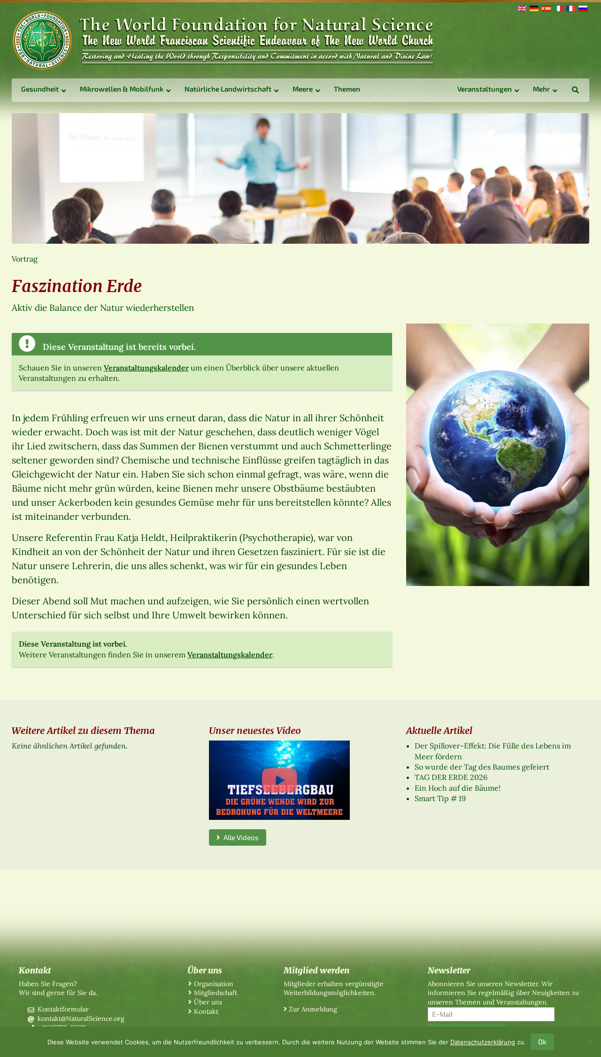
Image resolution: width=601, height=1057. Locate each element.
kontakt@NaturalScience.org (81, 1018)
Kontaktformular (63, 1009)
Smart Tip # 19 (440, 798)
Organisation (213, 984)
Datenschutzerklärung (482, 1042)
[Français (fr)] (570, 7)
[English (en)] (521, 7)
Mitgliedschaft (215, 992)
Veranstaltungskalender (146, 367)
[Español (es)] (545, 7)
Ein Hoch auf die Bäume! (458, 788)
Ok (542, 1041)
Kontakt (206, 1011)
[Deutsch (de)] (533, 7)
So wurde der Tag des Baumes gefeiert (482, 767)
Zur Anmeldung (313, 1009)
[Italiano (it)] (558, 7)
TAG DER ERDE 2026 (451, 777)
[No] (589, 1042)
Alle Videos (239, 837)
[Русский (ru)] (582, 7)
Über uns (208, 1002)
